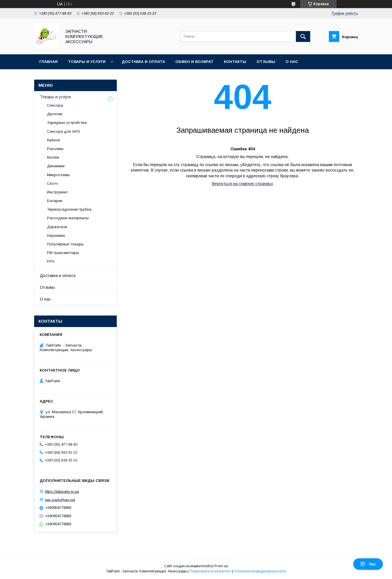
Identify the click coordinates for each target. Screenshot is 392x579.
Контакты (235, 61)
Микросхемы (58, 175)
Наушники (56, 235)
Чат (372, 564)
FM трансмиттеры (63, 253)
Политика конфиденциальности (260, 571)
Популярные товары (65, 244)
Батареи (54, 201)
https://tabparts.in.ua (62, 491)
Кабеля (53, 140)
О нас (292, 61)
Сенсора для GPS (63, 131)
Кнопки (53, 157)
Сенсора (55, 105)
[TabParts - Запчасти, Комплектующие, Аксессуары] (46, 47)
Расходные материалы (68, 218)
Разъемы (55, 149)
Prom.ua (221, 566)
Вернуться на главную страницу (242, 183)
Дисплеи (54, 114)
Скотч (52, 183)
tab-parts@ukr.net (60, 499)
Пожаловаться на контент (210, 571)
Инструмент (57, 192)
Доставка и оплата (143, 61)
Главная (48, 61)
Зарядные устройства (67, 122)
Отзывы (266, 61)
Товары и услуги (87, 61)
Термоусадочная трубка (69, 209)
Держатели (57, 227)
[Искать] (303, 36)
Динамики (56, 166)
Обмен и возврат (194, 61)
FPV (51, 261)
